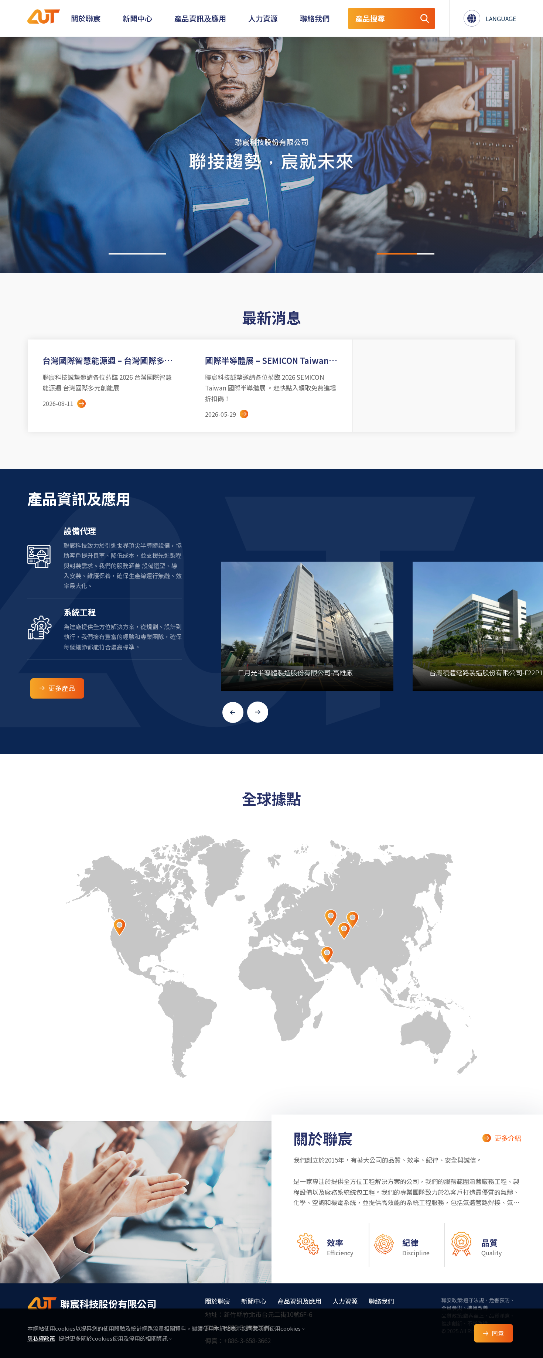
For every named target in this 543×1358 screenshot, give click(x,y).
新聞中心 (137, 18)
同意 (498, 1333)
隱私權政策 (41, 1338)
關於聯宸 (85, 18)
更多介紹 (508, 1138)
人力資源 (263, 18)
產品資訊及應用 (200, 18)
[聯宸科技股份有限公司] (42, 1303)
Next (257, 712)
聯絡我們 (314, 18)
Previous (232, 712)
